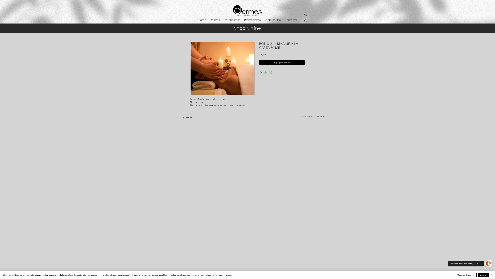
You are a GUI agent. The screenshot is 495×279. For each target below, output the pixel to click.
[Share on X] (270, 72)
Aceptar (483, 275)
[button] (232, 20)
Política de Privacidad (313, 117)
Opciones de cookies (465, 275)
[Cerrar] (491, 275)
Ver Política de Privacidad (222, 275)
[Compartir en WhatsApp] (265, 72)
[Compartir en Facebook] (260, 72)
